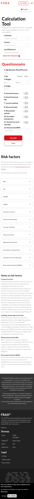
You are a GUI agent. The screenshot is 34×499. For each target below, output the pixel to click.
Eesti (22, 475)
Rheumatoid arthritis (10, 242)
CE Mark (4, 456)
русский (22, 482)
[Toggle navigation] (31, 3)
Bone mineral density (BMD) (12, 265)
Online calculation (16, 436)
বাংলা (20, 472)
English (25, 9)
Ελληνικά (27, 477)
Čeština (22, 474)
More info (4, 491)
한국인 (7, 480)
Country (7, 42)
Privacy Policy (6, 463)
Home (3, 436)
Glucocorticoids (8, 235)
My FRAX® (23, 3)
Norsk (18, 480)
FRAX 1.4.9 (3, 427)
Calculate (13, 138)
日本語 (28, 478)
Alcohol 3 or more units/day (12, 257)
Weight (5, 196)
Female (19, 76)
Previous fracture (9, 212)
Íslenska (7, 478)
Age (4, 181)
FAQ (14, 444)
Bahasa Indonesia (15, 478)
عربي (9, 472)
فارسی (23, 480)
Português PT (9, 482)
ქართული (14, 477)
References (5, 447)
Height (5, 204)
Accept (4, 496)
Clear (13, 143)
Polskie (28, 480)
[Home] (5, 3)
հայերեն (14, 472)
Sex (4, 189)
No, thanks (12, 496)
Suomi (27, 475)
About (3, 444)
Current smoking (8, 227)
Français (8, 477)
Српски (28, 482)
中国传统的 (9, 474)
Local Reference (10, 49)
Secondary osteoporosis (11, 250)
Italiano (23, 478)
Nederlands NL (10, 475)
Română (16, 482)
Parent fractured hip (10, 219)
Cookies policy (6, 460)
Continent (7, 35)
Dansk (27, 474)
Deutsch (21, 477)
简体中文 (25, 472)
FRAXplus (5, 441)
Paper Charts (16, 441)
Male (26, 76)
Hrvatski (16, 474)
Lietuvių (13, 480)
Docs (14, 447)
